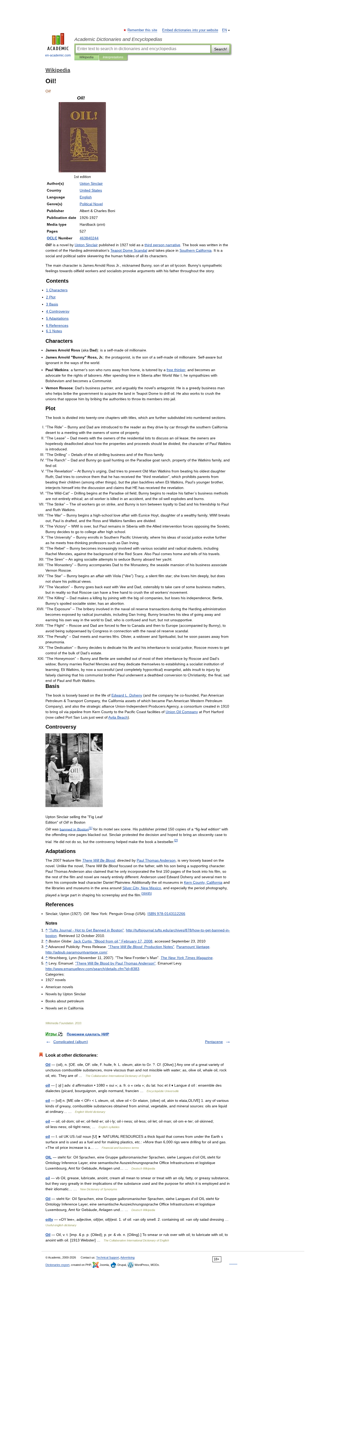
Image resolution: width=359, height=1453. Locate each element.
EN (224, 30)
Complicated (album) (70, 1042)
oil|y (49, 1219)
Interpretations (113, 57)
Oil (47, 1064)
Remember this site (142, 30)
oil (47, 1100)
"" (141, 947)
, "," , (112, 941)
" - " (86, 930)
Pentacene (214, 1042)
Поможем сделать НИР (88, 1034)
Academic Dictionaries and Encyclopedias (118, 39)
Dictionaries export (57, 1264)
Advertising (127, 1257)
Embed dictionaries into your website (190, 30)
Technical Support (107, 1257)
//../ (76, 952)
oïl (47, 1085)
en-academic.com (58, 55)
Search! (220, 49)
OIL (48, 1157)
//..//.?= (92, 969)
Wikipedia (86, 57)
